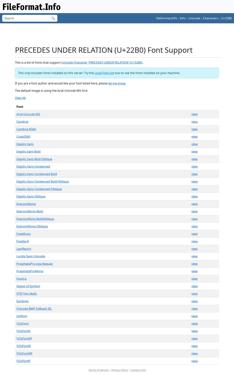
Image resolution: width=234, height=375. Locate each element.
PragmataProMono (29, 271)
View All (20, 98)
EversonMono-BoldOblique (35, 219)
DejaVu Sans (25, 144)
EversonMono (26, 204)
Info (183, 18)
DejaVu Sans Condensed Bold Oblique (42, 181)
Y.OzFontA (23, 331)
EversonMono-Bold (29, 211)
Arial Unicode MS (28, 114)
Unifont (21, 316)
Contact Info (138, 370)
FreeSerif (22, 241)
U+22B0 (226, 18)
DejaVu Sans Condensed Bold (36, 174)
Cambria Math (26, 129)
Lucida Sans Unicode (30, 256)
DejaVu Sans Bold (28, 152)
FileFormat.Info (166, 18)
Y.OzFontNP (24, 353)
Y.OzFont (22, 324)
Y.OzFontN (23, 346)
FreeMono (23, 234)
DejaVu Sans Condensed (33, 167)
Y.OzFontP (23, 361)
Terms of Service (98, 370)
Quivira (21, 279)
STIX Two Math (26, 294)
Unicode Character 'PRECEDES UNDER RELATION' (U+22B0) (101, 63)
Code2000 (23, 137)
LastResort (23, 249)
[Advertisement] (119, 34)
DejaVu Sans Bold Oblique (34, 159)
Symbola (22, 301)
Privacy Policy (120, 370)
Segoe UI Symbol (28, 286)
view (194, 114)
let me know (116, 83)
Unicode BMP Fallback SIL (34, 309)
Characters (210, 18)
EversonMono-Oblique (32, 226)
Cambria (22, 122)
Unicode (194, 18)
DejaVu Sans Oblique (30, 196)
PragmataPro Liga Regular (34, 264)
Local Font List (104, 73)
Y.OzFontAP (24, 339)
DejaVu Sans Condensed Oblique (39, 189)
